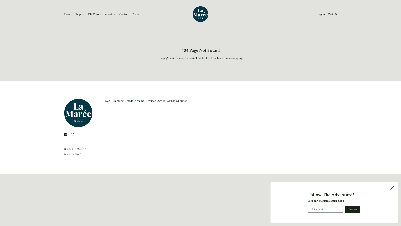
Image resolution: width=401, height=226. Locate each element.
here (213, 57)
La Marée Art (81, 149)
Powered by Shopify (72, 154)
